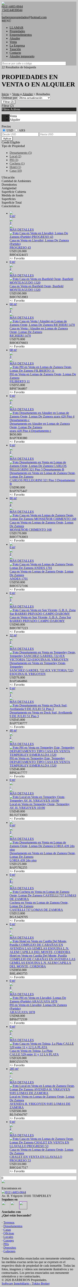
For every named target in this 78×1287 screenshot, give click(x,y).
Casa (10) (16, 170)
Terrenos (8, 1222)
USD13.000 (19, 917)
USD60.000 (19, 628)
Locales (8, 1237)
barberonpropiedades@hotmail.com (24, 17)
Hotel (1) (15, 167)
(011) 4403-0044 (15, 1192)
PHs (6, 1244)
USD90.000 (18, 491)
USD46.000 (18, 772)
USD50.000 (19, 586)
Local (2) (15, 156)
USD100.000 (19, 297)
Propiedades (17, 31)
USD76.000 (18, 681)
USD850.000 (18, 973)
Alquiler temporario (22, 56)
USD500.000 (18, 1114)
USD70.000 (19, 342)
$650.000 (18, 438)
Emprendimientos (21, 34)
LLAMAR (16, 27)
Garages (8, 1240)
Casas (7, 1229)
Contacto (15, 52)
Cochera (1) (17, 163)
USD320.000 (19, 1061)
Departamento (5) (21, 152)
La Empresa (17, 45)
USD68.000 (18, 1019)
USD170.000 (19, 537)
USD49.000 (18, 815)
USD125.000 (18, 867)
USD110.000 (19, 1167)
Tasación (15, 49)
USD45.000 (18, 723)
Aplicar (7, 138)
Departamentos (12, 1226)
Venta (13, 42)
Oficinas (8, 1233)
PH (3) (14, 160)
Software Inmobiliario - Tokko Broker (26, 1283)
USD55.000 (18, 388)
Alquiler (15, 38)
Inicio (5, 94)
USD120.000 (19, 254)
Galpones (9, 1251)
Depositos (9, 1247)
